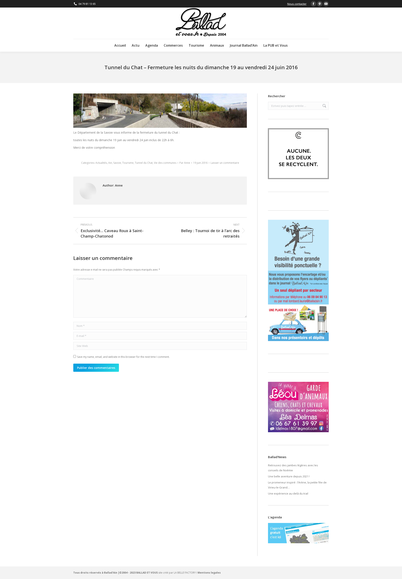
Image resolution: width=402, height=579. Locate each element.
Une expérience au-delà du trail (288, 493)
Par (184, 163)
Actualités (101, 163)
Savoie (117, 163)
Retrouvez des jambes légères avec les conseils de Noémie (293, 467)
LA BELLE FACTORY (185, 572)
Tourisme (128, 163)
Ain (110, 163)
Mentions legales (209, 572)
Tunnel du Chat (144, 163)
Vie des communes (165, 163)
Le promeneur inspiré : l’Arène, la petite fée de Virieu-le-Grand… (297, 485)
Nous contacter (297, 4)
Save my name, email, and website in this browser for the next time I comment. (123, 357)
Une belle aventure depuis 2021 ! (289, 476)
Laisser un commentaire (225, 163)
